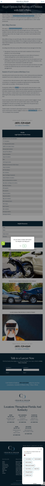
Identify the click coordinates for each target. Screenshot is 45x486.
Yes (24, 246)
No (20, 246)
